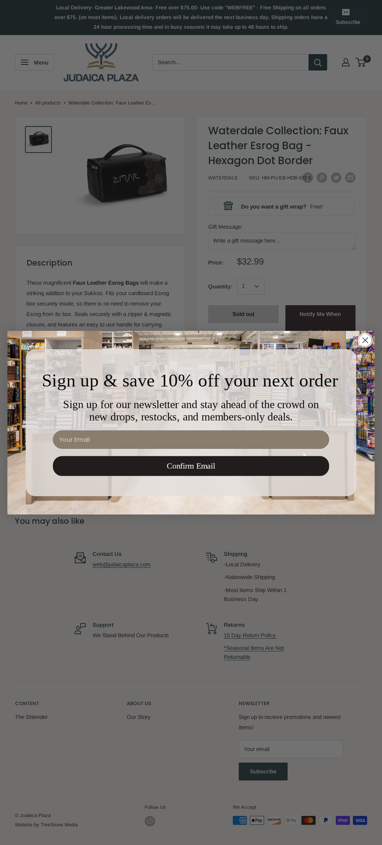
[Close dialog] (365, 340)
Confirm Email (191, 465)
